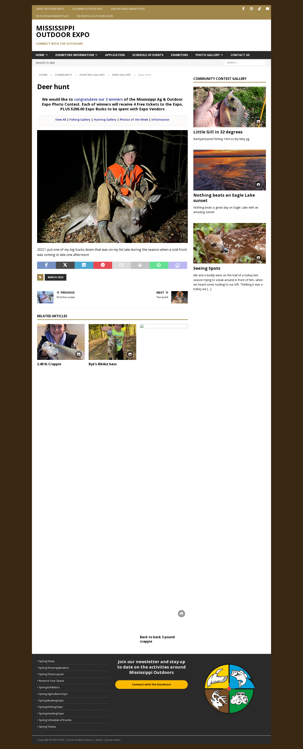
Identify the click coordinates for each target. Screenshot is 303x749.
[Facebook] (243, 8)
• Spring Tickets (46, 726)
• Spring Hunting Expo (50, 713)
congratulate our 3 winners (98, 99)
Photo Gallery (208, 55)
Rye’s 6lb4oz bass (103, 364)
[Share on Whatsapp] (159, 265)
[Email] (267, 8)
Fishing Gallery (79, 119)
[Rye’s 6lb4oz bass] (112, 342)
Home (40, 55)
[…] (209, 289)
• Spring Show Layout (50, 674)
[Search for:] (245, 62)
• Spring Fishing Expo (50, 707)
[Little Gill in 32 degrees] (229, 107)
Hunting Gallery (92, 75)
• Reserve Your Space (50, 680)
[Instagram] (251, 8)
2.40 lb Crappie (49, 364)
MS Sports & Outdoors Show (95, 16)
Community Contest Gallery (220, 78)
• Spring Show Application (53, 668)
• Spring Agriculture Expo (52, 694)
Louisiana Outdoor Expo (87, 8)
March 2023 (55, 277)
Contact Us (240, 55)
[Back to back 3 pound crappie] (164, 478)
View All (60, 119)
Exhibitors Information (74, 55)
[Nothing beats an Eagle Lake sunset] (229, 170)
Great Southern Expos (50, 8)
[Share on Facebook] (46, 265)
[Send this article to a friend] (121, 265)
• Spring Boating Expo (50, 700)
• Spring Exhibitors (48, 687)
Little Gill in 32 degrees (218, 132)
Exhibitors (179, 55)
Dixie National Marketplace (128, 8)
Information (160, 119)
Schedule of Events (147, 55)
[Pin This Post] (102, 265)
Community (63, 75)
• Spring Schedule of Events (54, 720)
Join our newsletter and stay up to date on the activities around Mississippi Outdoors (151, 667)
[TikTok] (259, 8)
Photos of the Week (134, 119)
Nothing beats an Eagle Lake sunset (224, 197)
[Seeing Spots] (229, 243)
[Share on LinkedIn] (84, 265)
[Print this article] (140, 265)
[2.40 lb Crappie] (61, 342)
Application (115, 55)
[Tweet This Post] (65, 265)
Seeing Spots (206, 268)
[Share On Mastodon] (177, 265)
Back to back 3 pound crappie (157, 639)
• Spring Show (45, 661)
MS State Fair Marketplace (52, 16)
